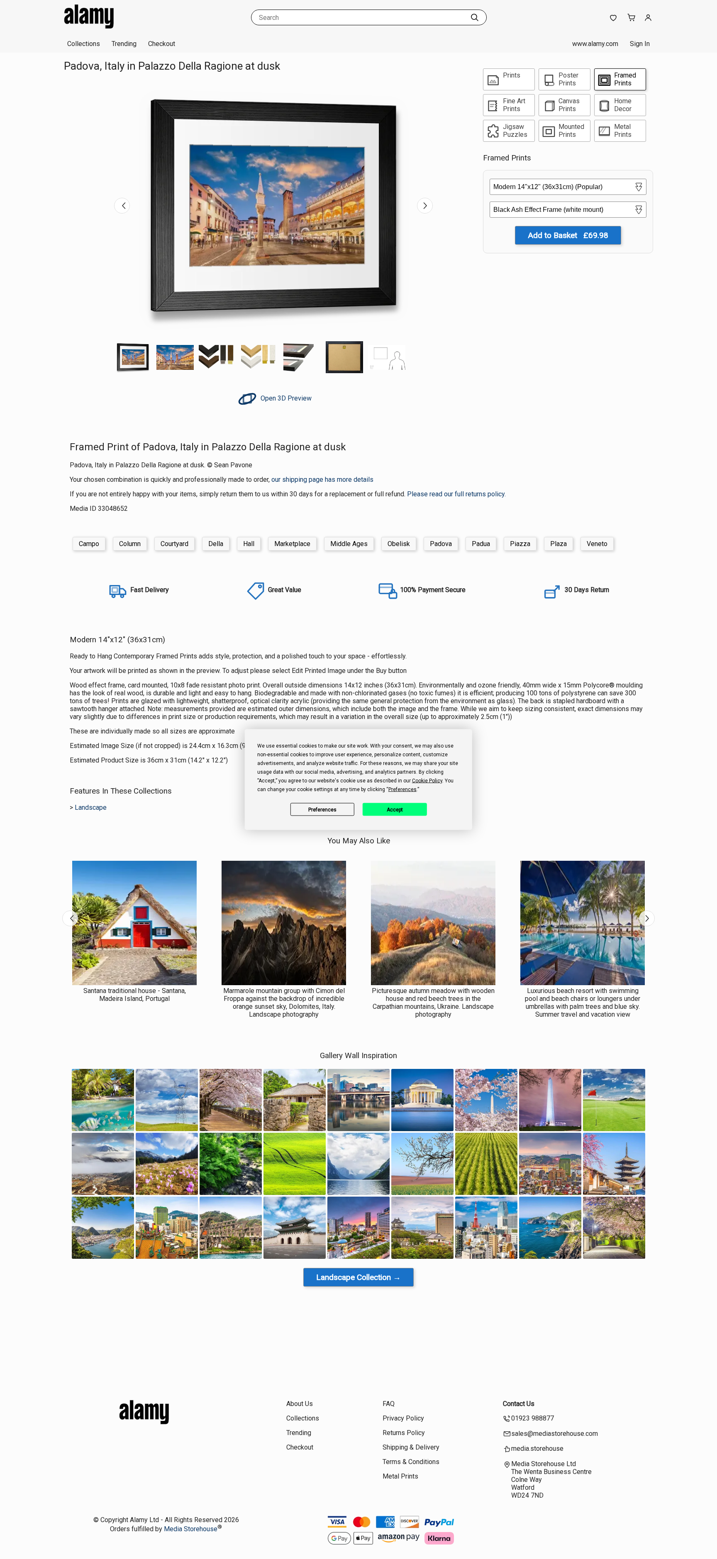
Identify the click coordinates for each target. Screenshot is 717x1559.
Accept (395, 809)
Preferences (322, 809)
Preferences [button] (402, 789)
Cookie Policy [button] (427, 781)
